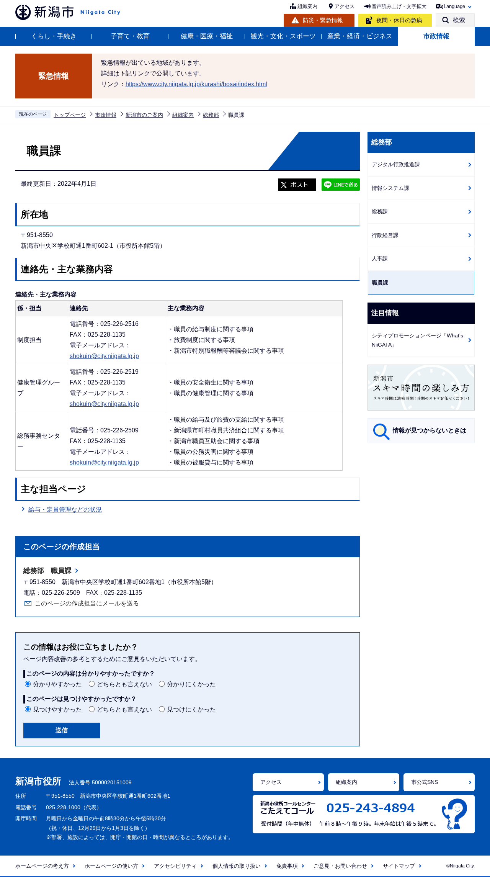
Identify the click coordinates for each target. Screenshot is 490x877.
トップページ (70, 115)
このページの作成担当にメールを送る (87, 603)
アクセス (344, 6)
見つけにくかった (191, 709)
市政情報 (436, 36)
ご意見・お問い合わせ (340, 866)
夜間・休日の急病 (399, 20)
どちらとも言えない (124, 684)
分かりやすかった (57, 684)
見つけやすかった (57, 709)
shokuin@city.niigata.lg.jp (104, 356)
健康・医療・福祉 (207, 36)
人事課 (380, 258)
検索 (459, 20)
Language (454, 6)
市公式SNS (424, 782)
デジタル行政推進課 (396, 164)
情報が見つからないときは (429, 430)
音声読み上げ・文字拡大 (399, 6)
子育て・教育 (130, 36)
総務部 (211, 115)
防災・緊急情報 (323, 20)
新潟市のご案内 (144, 115)
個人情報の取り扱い (236, 866)
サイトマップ (399, 866)
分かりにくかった (191, 684)
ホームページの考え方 (42, 866)
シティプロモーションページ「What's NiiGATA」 (417, 340)
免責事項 (287, 866)
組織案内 (307, 6)
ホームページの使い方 (111, 866)
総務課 (380, 211)
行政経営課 (385, 235)
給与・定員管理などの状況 (65, 509)
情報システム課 (390, 188)
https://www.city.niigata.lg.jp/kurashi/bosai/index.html (196, 84)
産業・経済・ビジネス (359, 36)
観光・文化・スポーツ (283, 36)
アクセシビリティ (175, 866)
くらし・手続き (54, 36)
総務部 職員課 (47, 570)
